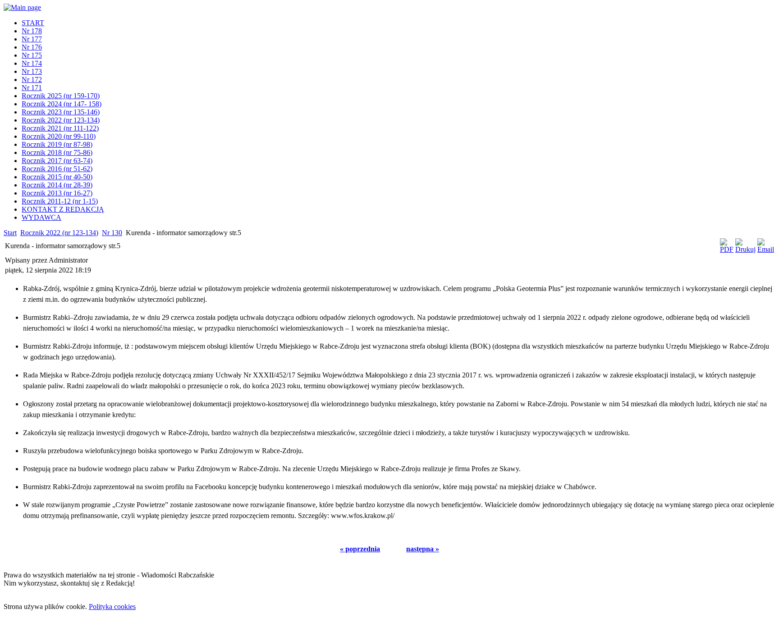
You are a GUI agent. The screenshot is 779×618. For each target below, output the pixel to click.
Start (10, 232)
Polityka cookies (112, 606)
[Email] (765, 249)
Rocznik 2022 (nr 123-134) (59, 232)
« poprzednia (360, 549)
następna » (422, 549)
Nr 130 (112, 232)
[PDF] (726, 249)
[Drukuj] (745, 249)
